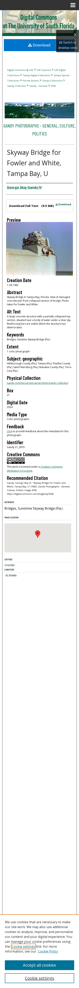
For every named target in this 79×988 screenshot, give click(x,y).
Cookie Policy (48, 951)
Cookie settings (23, 946)
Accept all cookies (39, 965)
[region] (39, 951)
